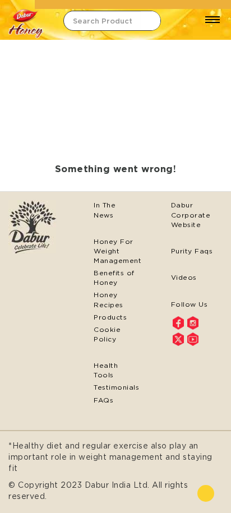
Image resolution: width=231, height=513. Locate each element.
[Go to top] (205, 493)
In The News (105, 210)
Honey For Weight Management (115, 251)
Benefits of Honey (114, 277)
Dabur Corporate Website (191, 214)
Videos (184, 277)
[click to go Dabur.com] (38, 228)
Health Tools (106, 370)
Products (110, 317)
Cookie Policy (107, 334)
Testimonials (115, 387)
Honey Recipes (108, 299)
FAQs (103, 400)
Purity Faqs (192, 251)
